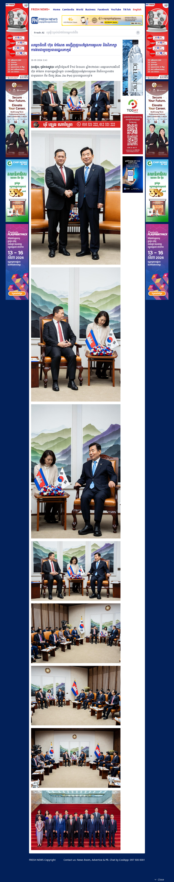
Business (90, 9)
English (137, 9)
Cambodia (68, 9)
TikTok (127, 9)
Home (56, 9)
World (79, 9)
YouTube (116, 9)
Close (161, 879)
